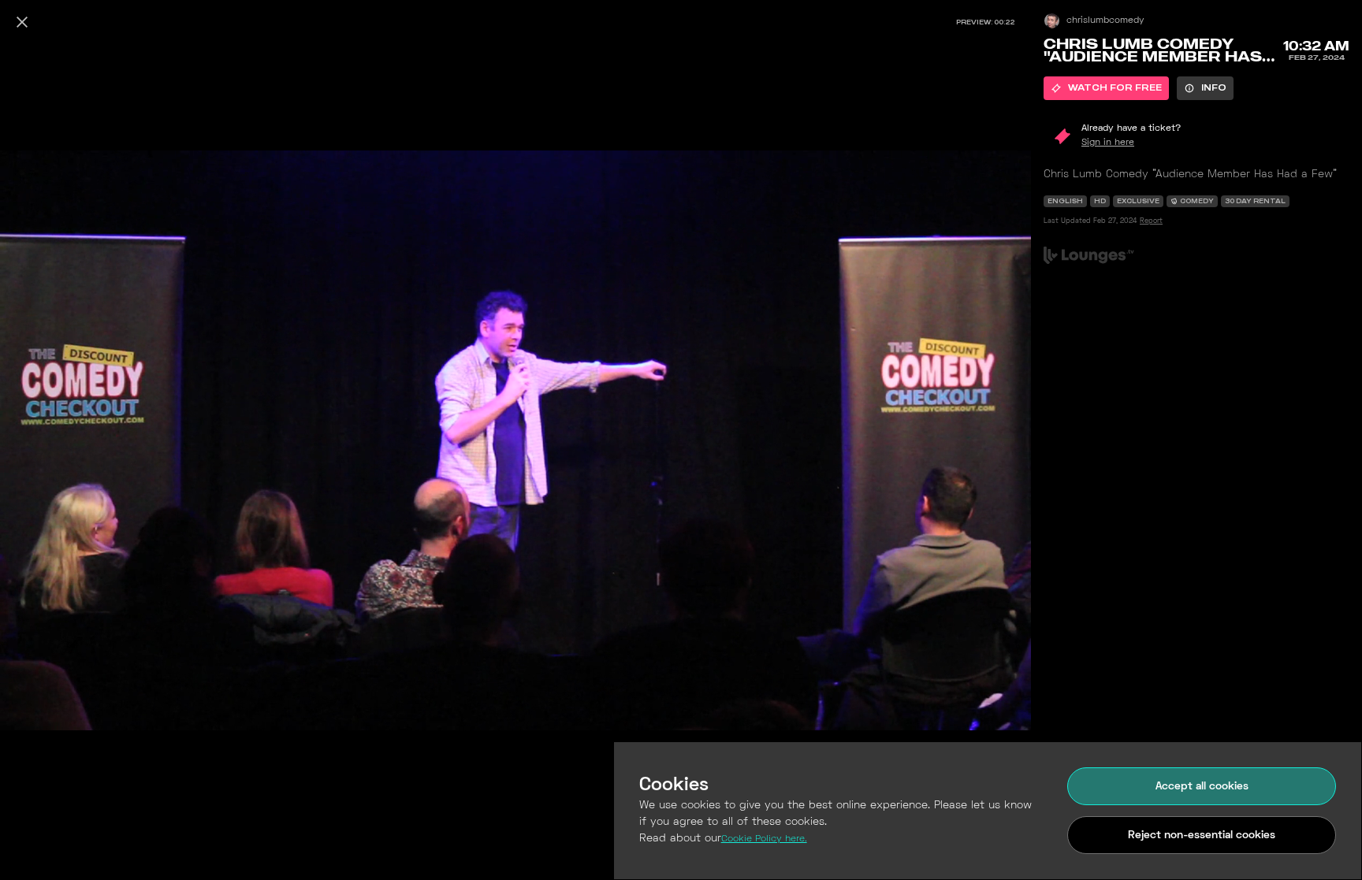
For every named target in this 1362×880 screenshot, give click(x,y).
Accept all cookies (1201, 787)
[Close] (22, 22)
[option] (1106, 88)
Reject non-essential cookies (1201, 835)
